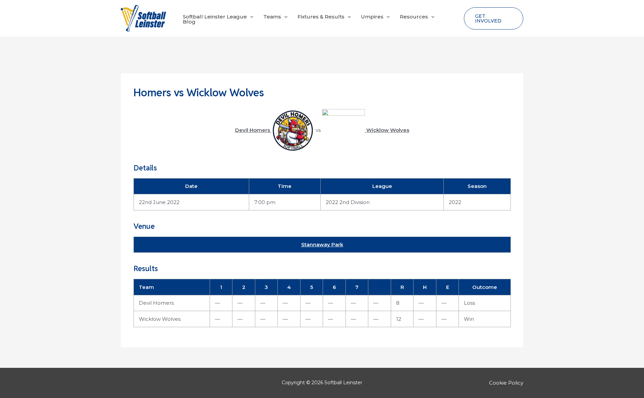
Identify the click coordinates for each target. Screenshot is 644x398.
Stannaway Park (322, 244)
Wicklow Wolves (159, 319)
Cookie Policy (506, 383)
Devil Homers (156, 303)
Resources (414, 16)
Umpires (372, 16)
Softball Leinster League (215, 16)
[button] (250, 16)
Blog (189, 21)
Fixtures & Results (321, 16)
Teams (272, 16)
